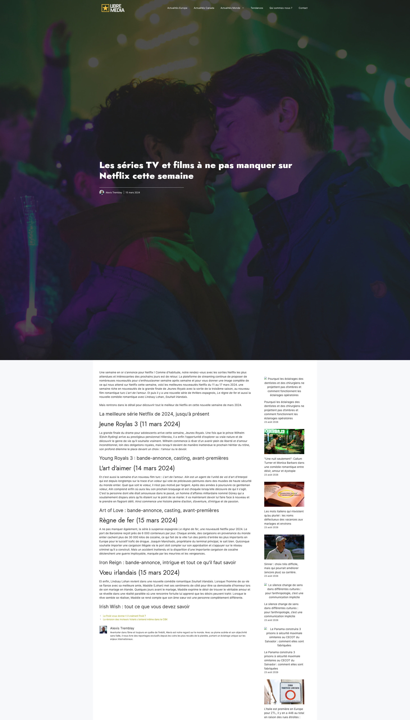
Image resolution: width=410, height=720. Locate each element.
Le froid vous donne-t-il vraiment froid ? (124, 615)
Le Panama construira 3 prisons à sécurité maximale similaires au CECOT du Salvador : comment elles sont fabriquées (283, 660)
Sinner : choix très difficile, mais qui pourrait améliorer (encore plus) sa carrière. (281, 568)
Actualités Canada (204, 7)
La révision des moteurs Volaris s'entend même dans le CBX (135, 619)
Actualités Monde (230, 7)
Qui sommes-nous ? (281, 7)
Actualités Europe (177, 7)
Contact (303, 7)
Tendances (257, 7)
